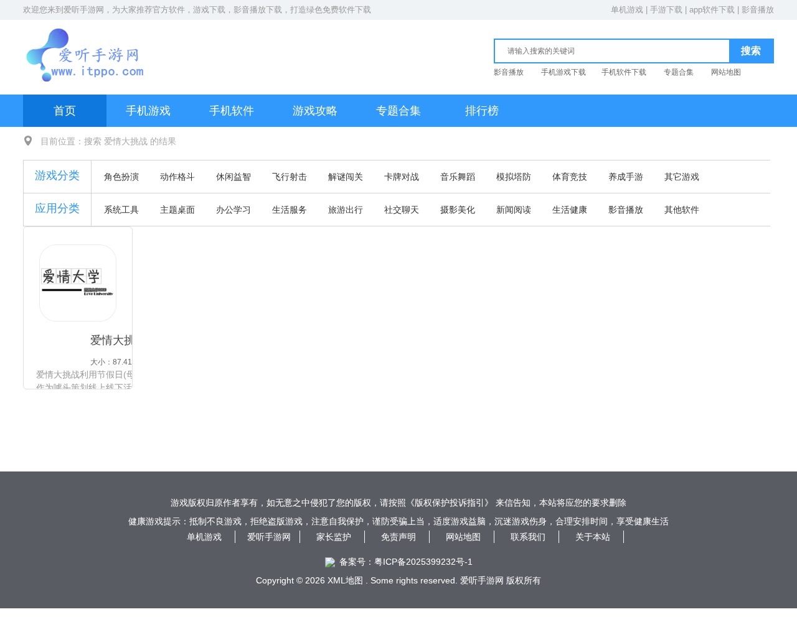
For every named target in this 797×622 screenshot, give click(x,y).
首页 (65, 110)
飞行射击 (289, 177)
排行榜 (482, 110)
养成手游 (625, 177)
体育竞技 (569, 177)
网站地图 (726, 72)
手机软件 (231, 110)
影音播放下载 (257, 9)
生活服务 (289, 210)
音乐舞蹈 (457, 177)
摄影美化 (457, 210)
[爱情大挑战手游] (78, 283)
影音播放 (758, 9)
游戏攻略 (315, 110)
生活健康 (569, 210)
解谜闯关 (345, 177)
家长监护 (333, 537)
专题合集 (679, 72)
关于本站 (592, 537)
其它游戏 (681, 177)
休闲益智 (233, 177)
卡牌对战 (401, 177)
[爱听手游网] (86, 41)
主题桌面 (177, 210)
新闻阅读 (513, 210)
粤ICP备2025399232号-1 (423, 562)
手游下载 (666, 9)
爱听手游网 (84, 9)
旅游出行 (345, 210)
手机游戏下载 (563, 72)
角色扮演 (121, 177)
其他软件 (681, 210)
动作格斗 (177, 177)
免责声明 (398, 537)
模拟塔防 (513, 177)
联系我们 (528, 537)
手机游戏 (148, 110)
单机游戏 (627, 9)
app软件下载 (712, 9)
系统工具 (121, 210)
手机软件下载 (623, 72)
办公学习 (233, 210)
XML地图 (345, 580)
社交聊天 (401, 210)
